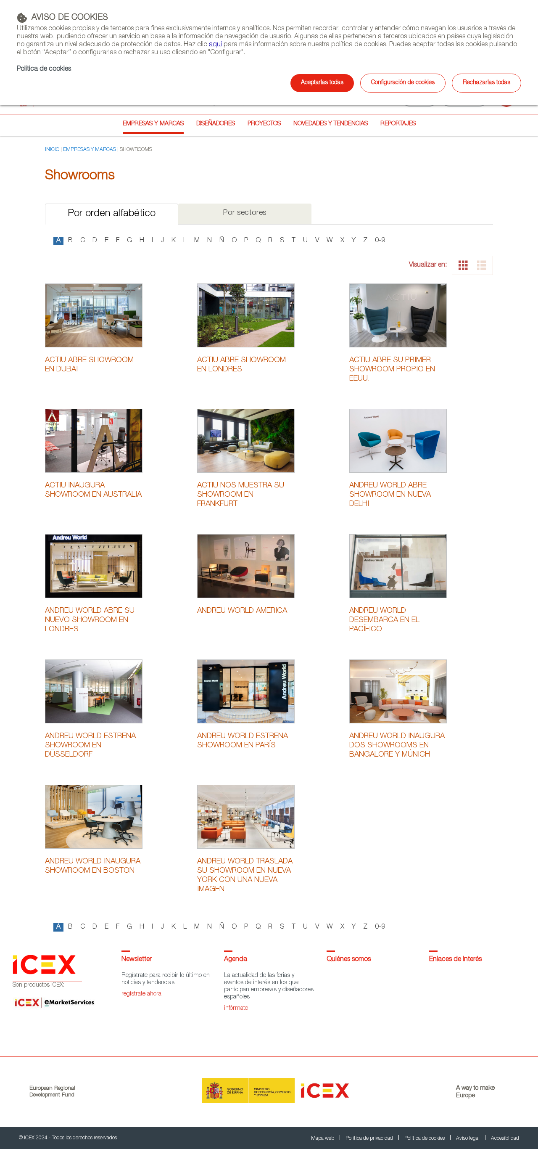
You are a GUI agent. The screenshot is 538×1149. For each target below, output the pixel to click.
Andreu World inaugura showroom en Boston (92, 866)
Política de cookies (44, 69)
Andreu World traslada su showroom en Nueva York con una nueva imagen (245, 875)
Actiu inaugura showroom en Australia (93, 490)
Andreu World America (242, 611)
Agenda (235, 959)
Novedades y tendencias (330, 124)
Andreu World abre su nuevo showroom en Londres (89, 620)
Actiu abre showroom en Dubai (89, 365)
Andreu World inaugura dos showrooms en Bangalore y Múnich (397, 746)
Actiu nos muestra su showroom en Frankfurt (240, 495)
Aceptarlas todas (322, 83)
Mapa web (323, 1138)
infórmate (236, 1008)
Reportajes (398, 124)
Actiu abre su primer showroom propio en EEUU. (392, 370)
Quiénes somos (349, 959)
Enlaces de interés (455, 959)
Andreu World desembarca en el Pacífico (384, 620)
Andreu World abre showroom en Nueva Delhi (390, 495)
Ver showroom (93, 314)
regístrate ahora (141, 994)
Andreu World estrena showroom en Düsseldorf (90, 746)
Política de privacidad (369, 1138)
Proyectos (264, 124)
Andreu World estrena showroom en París (242, 741)
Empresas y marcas (153, 124)
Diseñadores (215, 124)
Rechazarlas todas (486, 83)
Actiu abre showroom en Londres (241, 365)
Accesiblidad (505, 1138)
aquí (215, 45)
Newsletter (136, 959)
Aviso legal (468, 1138)
